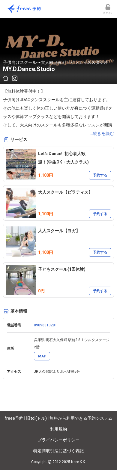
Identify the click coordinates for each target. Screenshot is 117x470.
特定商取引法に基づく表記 (58, 450)
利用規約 (58, 429)
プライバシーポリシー (59, 439)
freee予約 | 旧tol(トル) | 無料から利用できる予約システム (58, 418)
